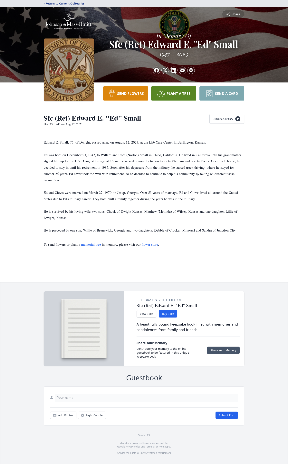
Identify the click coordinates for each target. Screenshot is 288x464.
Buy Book (168, 314)
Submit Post (227, 415)
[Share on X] (165, 70)
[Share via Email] (182, 70)
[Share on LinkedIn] (173, 70)
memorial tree (91, 244)
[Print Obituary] (191, 70)
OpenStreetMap (148, 453)
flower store (150, 244)
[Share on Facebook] (156, 70)
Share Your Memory (223, 350)
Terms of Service (155, 446)
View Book (146, 314)
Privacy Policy (133, 446)
